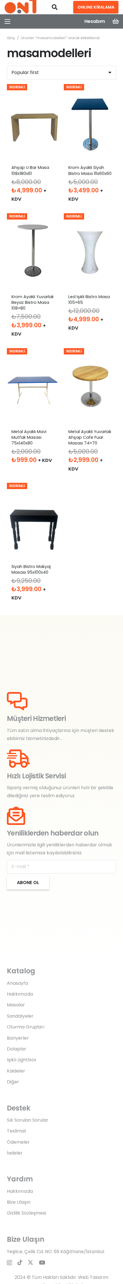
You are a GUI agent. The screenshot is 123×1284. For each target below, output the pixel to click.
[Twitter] (30, 1262)
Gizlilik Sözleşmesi (26, 1213)
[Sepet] (116, 21)
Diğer (13, 1081)
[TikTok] (19, 1262)
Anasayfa (17, 983)
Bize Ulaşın (18, 1202)
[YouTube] (42, 1262)
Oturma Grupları (25, 1027)
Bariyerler (18, 1038)
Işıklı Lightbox (21, 1059)
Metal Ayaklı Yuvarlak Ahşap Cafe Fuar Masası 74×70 (89, 437)
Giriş (11, 37)
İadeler (15, 1153)
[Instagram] (9, 1263)
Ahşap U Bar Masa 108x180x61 (30, 170)
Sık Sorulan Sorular (27, 1120)
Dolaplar (16, 1049)
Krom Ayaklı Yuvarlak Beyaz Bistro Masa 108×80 (32, 302)
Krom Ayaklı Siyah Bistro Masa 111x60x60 (90, 170)
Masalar (16, 1005)
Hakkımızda (20, 994)
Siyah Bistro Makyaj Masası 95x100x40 (31, 569)
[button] (54, 7)
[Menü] (7, 21)
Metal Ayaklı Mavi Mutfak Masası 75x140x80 (28, 437)
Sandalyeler (20, 1016)
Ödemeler (18, 1142)
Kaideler (16, 1071)
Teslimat (16, 1131)
